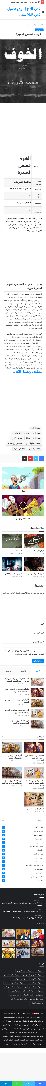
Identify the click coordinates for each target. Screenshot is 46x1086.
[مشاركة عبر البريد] (24, 458)
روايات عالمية (38, 854)
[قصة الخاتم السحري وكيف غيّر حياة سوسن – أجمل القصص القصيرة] (37, 682)
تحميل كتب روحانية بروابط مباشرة (26, 433)
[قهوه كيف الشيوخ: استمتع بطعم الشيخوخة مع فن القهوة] (37, 724)
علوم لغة (40, 850)
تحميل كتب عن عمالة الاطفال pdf (33, 991)
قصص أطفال (38, 827)
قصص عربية (38, 831)
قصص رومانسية (14, 443)
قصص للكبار (34, 448)
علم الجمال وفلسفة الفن (35, 809)
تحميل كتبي (16, 438)
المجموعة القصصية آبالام (13, 573)
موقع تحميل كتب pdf (37, 1003)
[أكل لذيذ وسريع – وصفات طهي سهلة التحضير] (37, 703)
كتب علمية (39, 873)
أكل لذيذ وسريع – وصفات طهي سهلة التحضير (25, 2)
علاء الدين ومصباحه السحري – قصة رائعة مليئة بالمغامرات (17, 690)
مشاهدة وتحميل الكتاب (27, 371)
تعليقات (8, 671)
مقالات (40, 880)
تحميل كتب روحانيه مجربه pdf (13, 987)
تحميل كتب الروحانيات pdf (12, 975)
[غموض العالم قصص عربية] (34, 564)
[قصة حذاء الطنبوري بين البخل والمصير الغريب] (23, 934)
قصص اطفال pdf (28, 995)
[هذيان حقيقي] (12, 541)
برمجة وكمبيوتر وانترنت (34, 865)
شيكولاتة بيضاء (39, 550)
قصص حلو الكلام (32, 443)
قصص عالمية (38, 835)
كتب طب (39, 861)
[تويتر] (35, 458)
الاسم (41, 624)
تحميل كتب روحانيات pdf (35, 983)
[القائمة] (3, 12)
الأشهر (23, 671)
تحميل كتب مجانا (32, 438)
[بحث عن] (43, 12)
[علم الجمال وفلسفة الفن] (34, 799)
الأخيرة (38, 671)
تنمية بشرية (39, 869)
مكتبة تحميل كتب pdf (36, 999)
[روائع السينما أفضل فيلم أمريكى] (23, 953)
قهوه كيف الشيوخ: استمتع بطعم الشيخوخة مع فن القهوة (18, 722)
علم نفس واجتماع (37, 877)
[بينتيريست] (30, 458)
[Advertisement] (23, 44)
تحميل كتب (35, 428)
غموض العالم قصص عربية (35, 573)
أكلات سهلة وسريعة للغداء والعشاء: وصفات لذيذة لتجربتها (17, 711)
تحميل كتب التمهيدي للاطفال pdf (33, 975)
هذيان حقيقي (17, 550)
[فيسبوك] (41, 458)
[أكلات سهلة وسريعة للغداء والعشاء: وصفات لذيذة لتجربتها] (37, 713)
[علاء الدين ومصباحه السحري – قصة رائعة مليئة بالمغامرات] (37, 692)
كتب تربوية (39, 839)
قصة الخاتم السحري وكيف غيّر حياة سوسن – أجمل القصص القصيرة (17, 679)
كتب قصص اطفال (13, 995)
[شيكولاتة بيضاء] (34, 541)
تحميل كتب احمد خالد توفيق (25, 971)
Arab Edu (37, 1013)
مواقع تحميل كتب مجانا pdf (19, 999)
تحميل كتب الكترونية (37, 979)
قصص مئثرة (19, 448)
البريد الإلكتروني (38, 633)
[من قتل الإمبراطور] (8, 953)
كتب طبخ (39, 842)
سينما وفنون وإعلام (36, 846)
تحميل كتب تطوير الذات (20, 979)
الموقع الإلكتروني (38, 642)
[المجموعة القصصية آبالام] (12, 564)
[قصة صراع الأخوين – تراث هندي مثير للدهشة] (37, 934)
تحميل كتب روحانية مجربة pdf (34, 987)
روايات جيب (38, 858)
